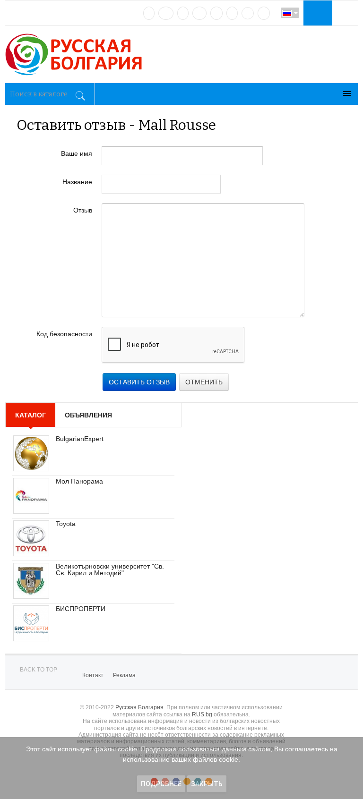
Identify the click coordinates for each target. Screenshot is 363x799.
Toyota (66, 523)
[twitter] (182, 13)
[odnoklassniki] (199, 13)
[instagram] (216, 13)
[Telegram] (232, 13)
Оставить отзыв (139, 382)
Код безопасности (64, 334)
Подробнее (161, 784)
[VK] (148, 13)
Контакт (93, 675)
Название (77, 182)
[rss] (264, 13)
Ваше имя (76, 153)
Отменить (204, 382)
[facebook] (165, 13)
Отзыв (82, 210)
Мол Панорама (79, 481)
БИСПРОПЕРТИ (80, 608)
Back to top (38, 669)
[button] (316, 13)
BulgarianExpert (80, 438)
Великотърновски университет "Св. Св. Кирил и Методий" (110, 569)
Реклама (124, 675)
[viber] (248, 13)
